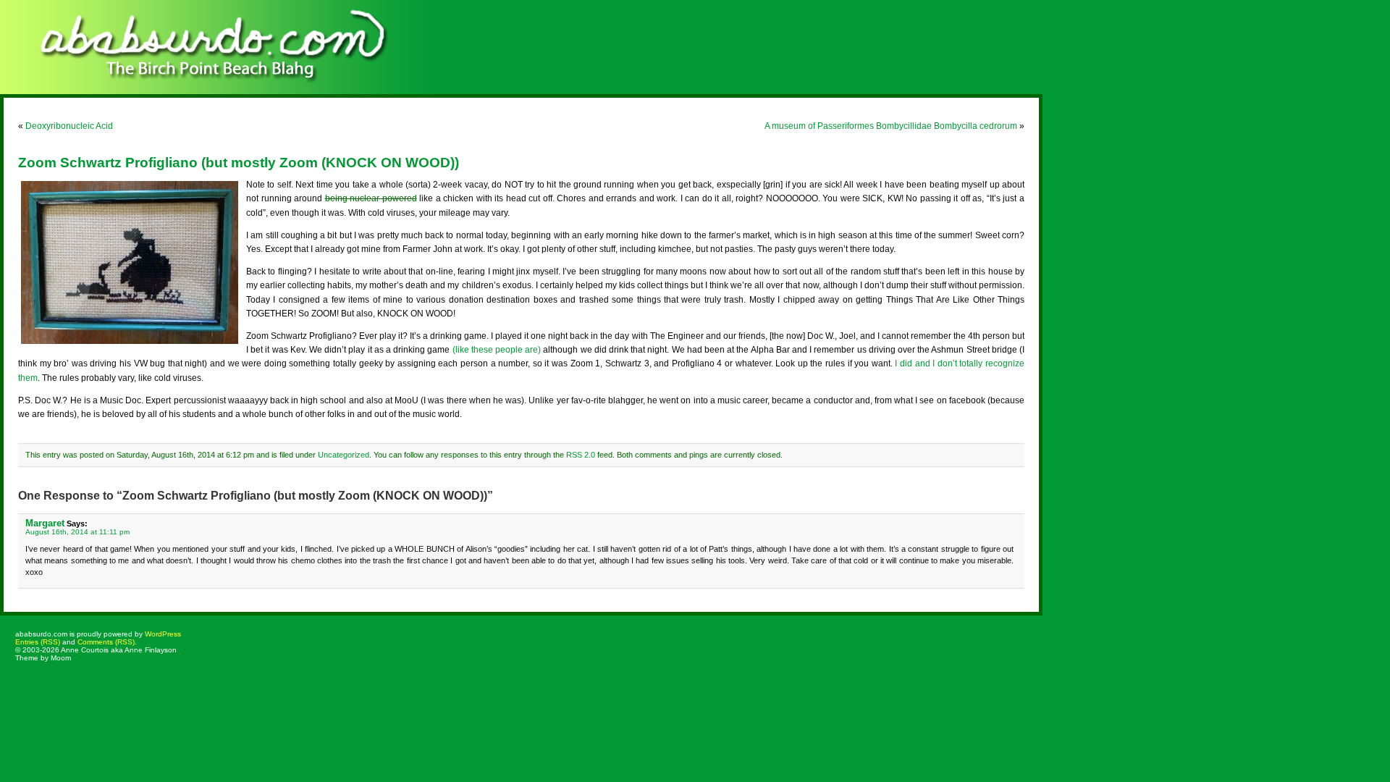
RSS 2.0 (580, 454)
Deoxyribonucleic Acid (69, 126)
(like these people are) (497, 350)
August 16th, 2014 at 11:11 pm (77, 532)
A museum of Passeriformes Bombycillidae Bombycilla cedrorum (890, 126)
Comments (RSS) (106, 642)
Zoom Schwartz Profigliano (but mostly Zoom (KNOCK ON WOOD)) (238, 162)
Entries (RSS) (37, 642)
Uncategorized (343, 454)
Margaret (44, 523)
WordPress (163, 634)
